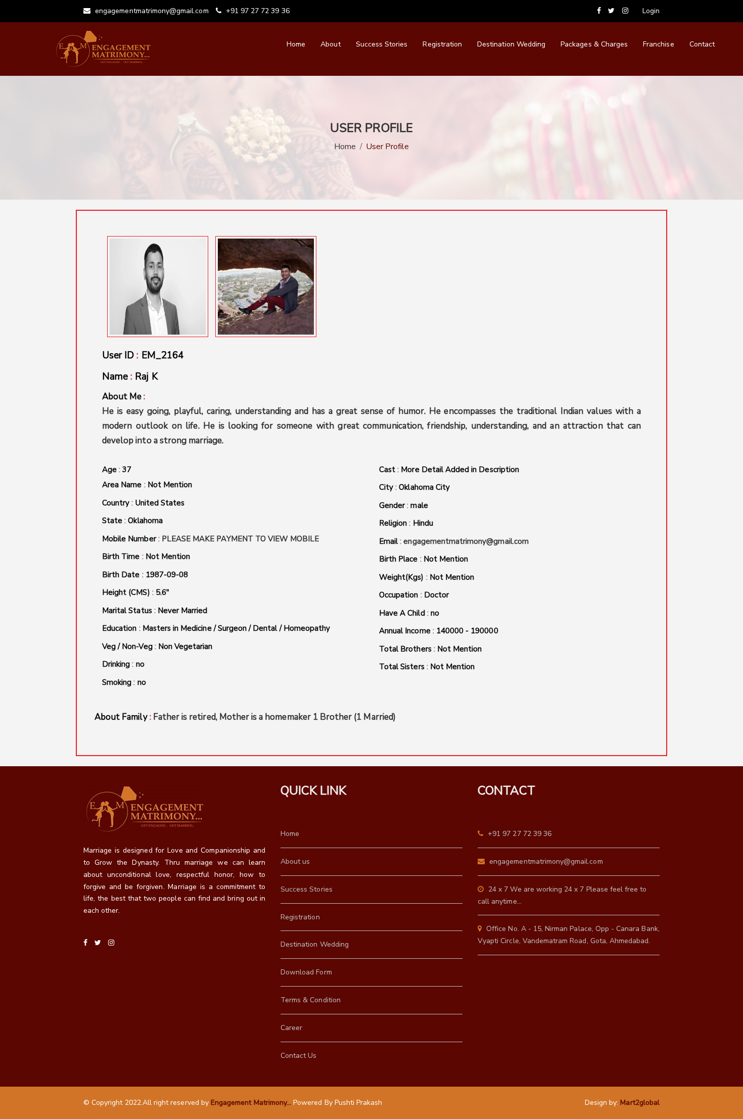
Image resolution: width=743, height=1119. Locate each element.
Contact (702, 44)
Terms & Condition (311, 1000)
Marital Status (155, 610)
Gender (403, 505)
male (419, 505)
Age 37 (116, 469)
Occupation (414, 595)
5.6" (162, 592)
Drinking (123, 664)
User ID (142, 355)
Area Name (147, 485)
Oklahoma (145, 521)
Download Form (306, 972)
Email (454, 541)
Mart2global (640, 1102)
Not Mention (170, 485)
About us (295, 861)
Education (216, 628)
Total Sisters (427, 667)
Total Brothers (430, 649)
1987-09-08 (167, 575)
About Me (371, 418)
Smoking (124, 682)
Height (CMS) (135, 592)
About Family (245, 717)
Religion (406, 523)
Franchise (658, 44)
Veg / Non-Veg (157, 646)
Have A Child (409, 613)
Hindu (423, 523)
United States (160, 503)
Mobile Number (210, 539)
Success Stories (382, 44)
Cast (449, 469)
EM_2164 (162, 355)
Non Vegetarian (185, 646)
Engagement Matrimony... (251, 1102)
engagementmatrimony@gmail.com (151, 11)
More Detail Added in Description (460, 469)
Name (130, 376)
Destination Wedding (511, 44)
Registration (442, 44)
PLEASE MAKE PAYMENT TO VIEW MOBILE (240, 539)
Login (651, 11)
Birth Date (145, 575)
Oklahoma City (424, 487)
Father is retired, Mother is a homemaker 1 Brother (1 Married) (274, 717)
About (330, 44)
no (140, 664)
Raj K (146, 376)
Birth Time (146, 556)
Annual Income (438, 631)
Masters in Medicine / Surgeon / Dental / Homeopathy (237, 628)
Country (143, 503)
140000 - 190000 (467, 631)
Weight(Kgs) (426, 577)
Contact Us (299, 1055)
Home (296, 44)
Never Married (183, 610)
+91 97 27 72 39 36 (257, 11)
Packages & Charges (594, 44)
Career (291, 1028)
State (132, 521)
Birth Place (423, 559)
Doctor (436, 595)
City (414, 487)
